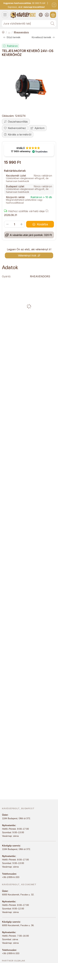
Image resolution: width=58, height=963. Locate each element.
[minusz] (7, 224)
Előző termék (13, 37)
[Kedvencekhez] (15, 128)
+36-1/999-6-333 (10, 877)
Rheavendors (21, 32)
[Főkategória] (3, 32)
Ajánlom (39, 128)
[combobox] (29, 23)
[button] (29, 149)
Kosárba (42, 224)
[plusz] (21, 224)
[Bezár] (54, 5)
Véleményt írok (27, 255)
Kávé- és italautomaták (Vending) (9, 32)
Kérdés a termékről (19, 134)
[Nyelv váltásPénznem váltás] (41, 15)
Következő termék (41, 37)
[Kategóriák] (5, 15)
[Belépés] (47, 15)
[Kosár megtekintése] (53, 15)
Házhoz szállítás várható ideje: (28, 211)
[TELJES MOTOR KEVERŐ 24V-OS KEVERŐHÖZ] (29, 86)
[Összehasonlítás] (16, 122)
